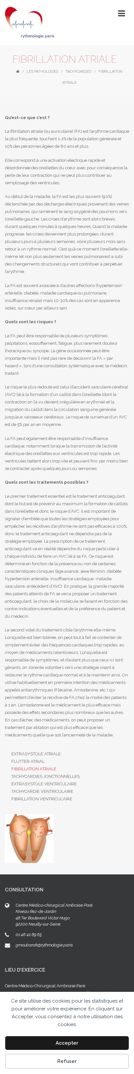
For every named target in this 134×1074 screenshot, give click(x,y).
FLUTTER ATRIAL (28, 761)
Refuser (67, 1061)
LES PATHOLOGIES (42, 71)
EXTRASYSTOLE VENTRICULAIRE (44, 783)
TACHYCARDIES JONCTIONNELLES (45, 776)
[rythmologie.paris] (30, 23)
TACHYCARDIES (78, 71)
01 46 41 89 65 (29, 934)
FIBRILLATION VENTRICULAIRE (41, 798)
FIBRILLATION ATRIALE (33, 768)
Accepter (67, 1043)
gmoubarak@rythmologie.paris (44, 945)
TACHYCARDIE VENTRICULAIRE (42, 791)
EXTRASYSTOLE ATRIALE (36, 753)
